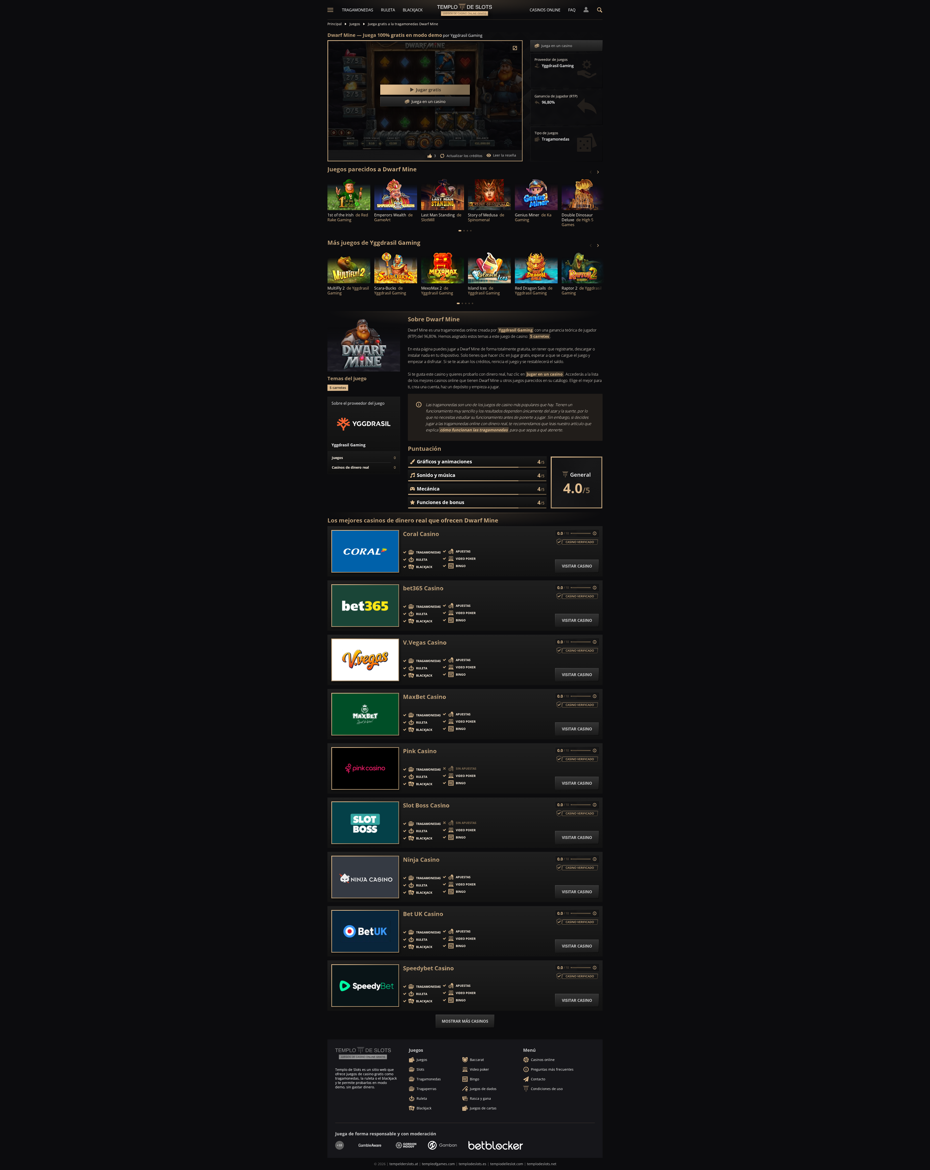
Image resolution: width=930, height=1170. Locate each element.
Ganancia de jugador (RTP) (556, 96)
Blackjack (413, 10)
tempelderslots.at (403, 1164)
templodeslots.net (541, 1164)
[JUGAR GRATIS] (442, 194)
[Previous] (591, 172)
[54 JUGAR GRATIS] (583, 194)
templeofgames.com (438, 1164)
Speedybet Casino (428, 968)
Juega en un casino (556, 45)
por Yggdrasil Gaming (462, 35)
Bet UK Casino (423, 914)
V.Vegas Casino (425, 642)
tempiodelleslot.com (506, 1164)
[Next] (598, 172)
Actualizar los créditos (464, 155)
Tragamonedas (357, 10)
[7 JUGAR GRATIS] (395, 194)
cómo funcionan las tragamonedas (474, 430)
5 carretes (539, 336)
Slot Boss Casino (426, 805)
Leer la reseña (504, 155)
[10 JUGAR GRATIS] (489, 194)
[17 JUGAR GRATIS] (348, 194)
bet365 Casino (423, 588)
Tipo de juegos (546, 133)
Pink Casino (420, 751)
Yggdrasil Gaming (516, 330)
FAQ (571, 10)
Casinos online (545, 10)
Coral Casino (421, 534)
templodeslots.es (472, 1164)
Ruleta (388, 10)
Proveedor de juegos (551, 59)
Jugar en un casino (545, 374)
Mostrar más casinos (465, 1021)
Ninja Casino (421, 859)
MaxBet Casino (424, 697)
